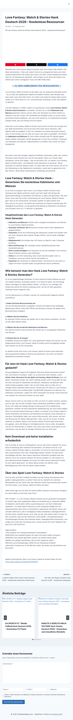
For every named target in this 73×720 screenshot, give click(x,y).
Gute (9, 26)
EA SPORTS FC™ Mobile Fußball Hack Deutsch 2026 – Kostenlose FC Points (18, 626)
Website (53, 689)
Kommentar (8, 664)
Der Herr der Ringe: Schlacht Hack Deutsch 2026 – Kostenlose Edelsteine (56, 577)
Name (6, 689)
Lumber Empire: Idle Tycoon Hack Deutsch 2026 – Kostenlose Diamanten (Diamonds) (18, 577)
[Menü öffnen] (69, 3)
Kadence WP (57, 714)
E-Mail (30, 689)
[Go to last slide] (5, 617)
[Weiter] (67, 617)
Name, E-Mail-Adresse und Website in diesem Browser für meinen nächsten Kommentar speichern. (34, 695)
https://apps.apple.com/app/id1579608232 (21, 562)
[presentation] (18, 608)
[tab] (32, 639)
